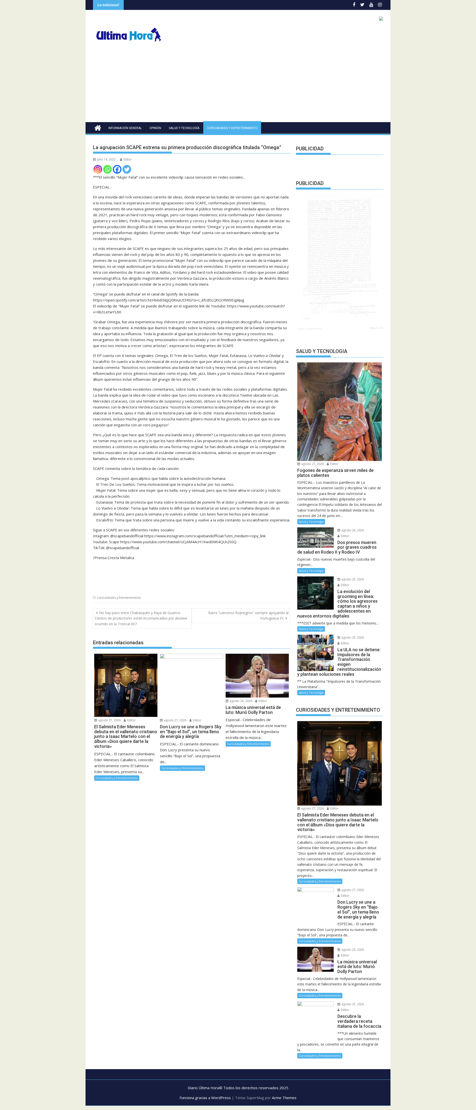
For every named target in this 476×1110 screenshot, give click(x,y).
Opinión (155, 128)
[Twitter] (126, 169)
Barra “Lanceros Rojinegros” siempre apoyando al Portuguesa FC (248, 615)
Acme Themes (284, 1097)
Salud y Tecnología (184, 128)
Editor (127, 159)
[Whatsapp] (107, 169)
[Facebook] (117, 169)
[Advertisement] (238, 85)
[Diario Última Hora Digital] (97, 127)
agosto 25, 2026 (352, 579)
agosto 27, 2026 (109, 720)
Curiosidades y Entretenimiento (232, 128)
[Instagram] (97, 169)
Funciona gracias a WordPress (205, 1097)
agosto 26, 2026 (240, 701)
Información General (125, 128)
